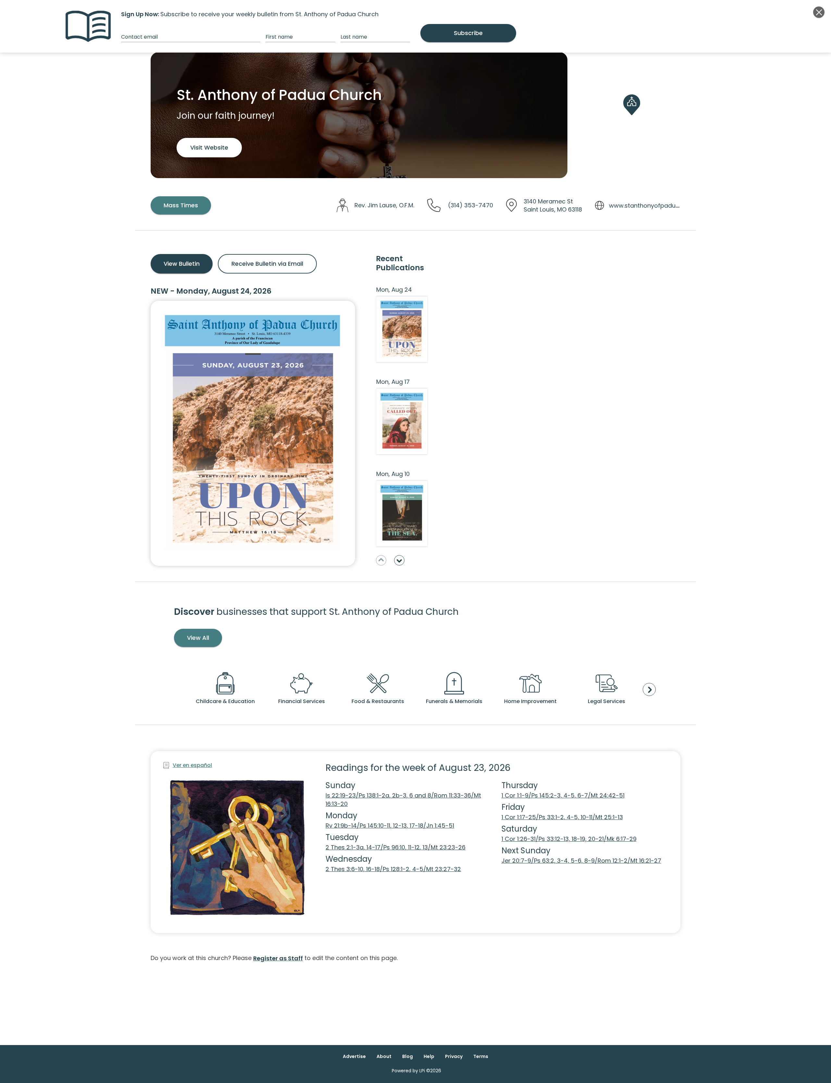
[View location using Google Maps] (631, 115)
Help (429, 1056)
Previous (381, 560)
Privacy (454, 1056)
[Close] (819, 12)
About (384, 1056)
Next (399, 560)
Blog (407, 1056)
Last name (354, 37)
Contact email (139, 37)
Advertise (354, 1056)
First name (279, 37)
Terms (480, 1056)
